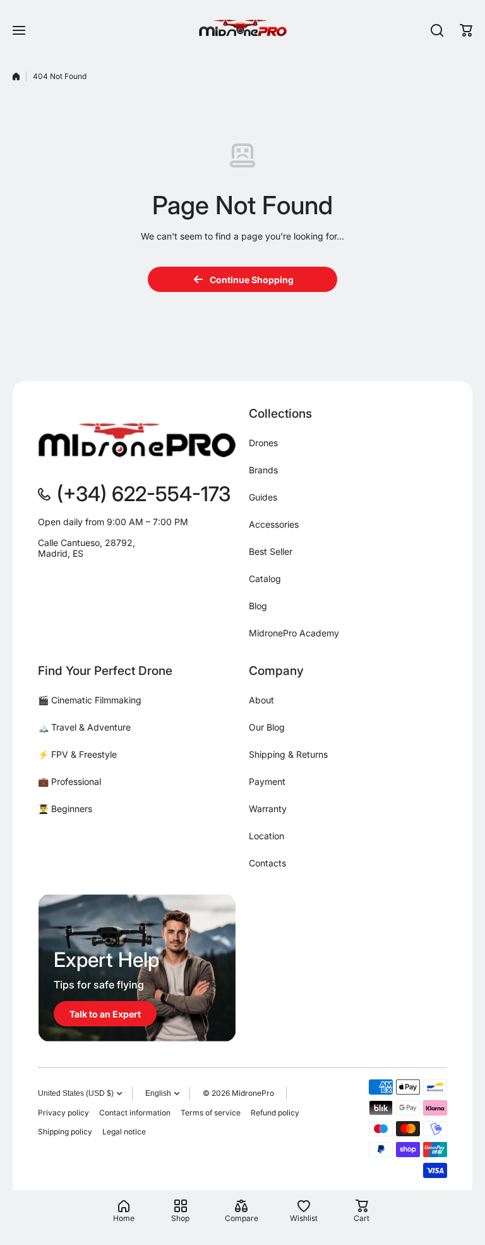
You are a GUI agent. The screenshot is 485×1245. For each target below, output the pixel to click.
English (158, 1093)
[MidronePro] (242, 30)
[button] (466, 30)
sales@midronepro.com (86, 574)
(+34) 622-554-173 (144, 494)
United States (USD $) (76, 1093)
